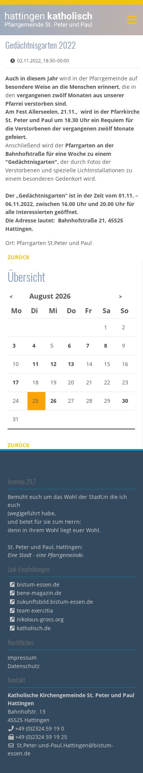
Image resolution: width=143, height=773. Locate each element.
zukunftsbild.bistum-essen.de (55, 601)
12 (53, 364)
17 (16, 382)
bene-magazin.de (39, 593)
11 (35, 364)
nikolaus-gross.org (40, 619)
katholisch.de (34, 628)
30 (125, 400)
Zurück (18, 257)
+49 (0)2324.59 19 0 (39, 728)
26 (53, 400)
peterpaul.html (48, 20)
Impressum (22, 657)
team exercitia (35, 610)
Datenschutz (24, 666)
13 (71, 364)
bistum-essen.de (38, 584)
